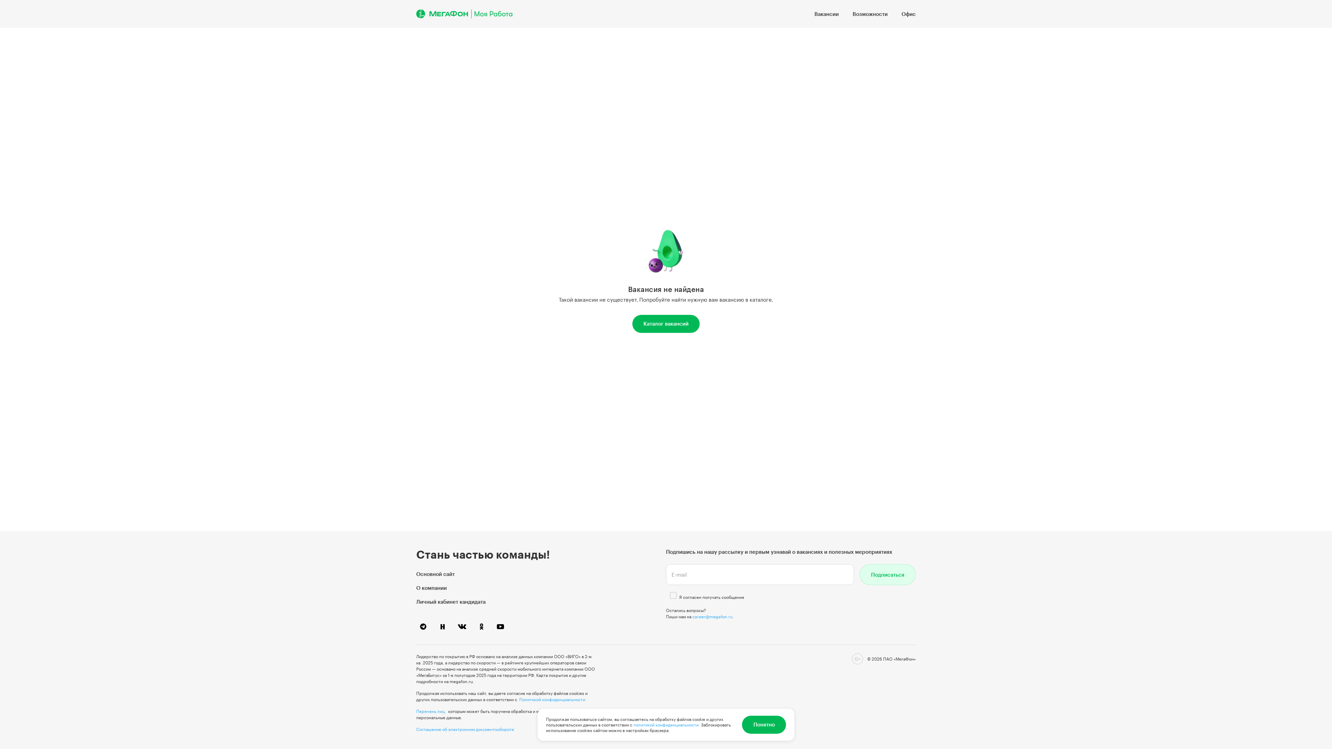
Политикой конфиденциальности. (553, 699)
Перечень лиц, (431, 711)
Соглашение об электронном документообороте (465, 729)
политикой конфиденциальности (666, 724)
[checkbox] (673, 595)
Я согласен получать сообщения (711, 597)
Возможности (870, 14)
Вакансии (826, 14)
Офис (909, 14)
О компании (431, 588)
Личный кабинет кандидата (451, 602)
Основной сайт (435, 574)
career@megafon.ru (712, 616)
